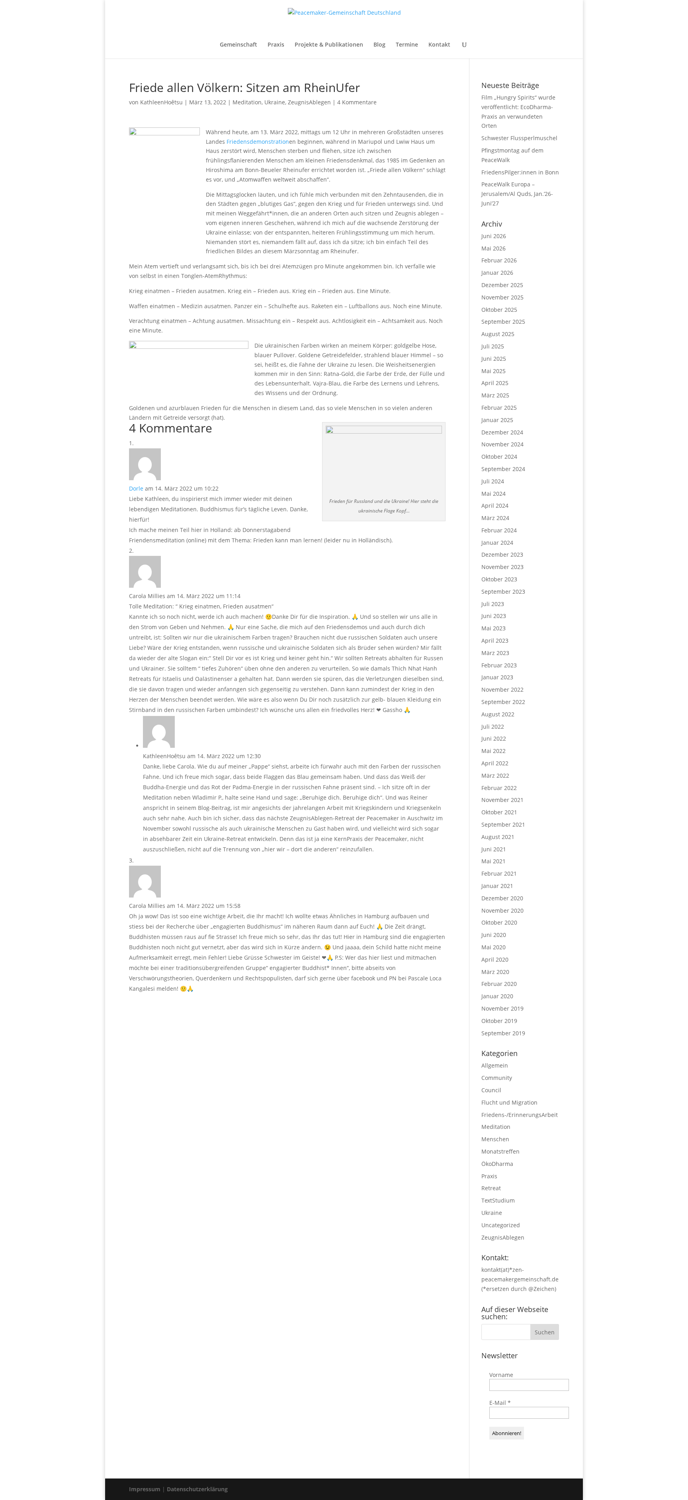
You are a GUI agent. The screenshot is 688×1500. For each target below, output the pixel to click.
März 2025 (495, 395)
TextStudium (498, 1200)
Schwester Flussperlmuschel (519, 138)
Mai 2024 (493, 493)
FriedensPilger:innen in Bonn (520, 172)
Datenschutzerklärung (197, 1489)
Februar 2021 (499, 873)
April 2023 (494, 640)
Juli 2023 (492, 604)
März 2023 (495, 653)
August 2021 (497, 837)
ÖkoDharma (497, 1164)
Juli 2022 (492, 726)
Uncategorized (500, 1225)
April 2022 (494, 763)
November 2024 (502, 444)
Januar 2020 (497, 996)
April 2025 (494, 383)
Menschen (495, 1139)
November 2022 (502, 689)
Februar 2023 (499, 665)
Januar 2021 (497, 886)
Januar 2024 (497, 542)
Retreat (491, 1188)
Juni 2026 (493, 236)
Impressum (145, 1489)
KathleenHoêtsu (161, 102)
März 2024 (495, 518)
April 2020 (494, 959)
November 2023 (502, 567)
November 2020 (502, 910)
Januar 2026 (497, 272)
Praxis (276, 45)
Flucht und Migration (509, 1102)
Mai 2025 (493, 371)
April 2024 (494, 505)
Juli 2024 (492, 481)
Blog (379, 45)
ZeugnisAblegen (309, 102)
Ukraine (274, 102)
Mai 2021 (493, 861)
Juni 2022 (493, 738)
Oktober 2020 (499, 922)
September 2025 (503, 321)
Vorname (501, 1375)
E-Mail (500, 1402)
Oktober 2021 (499, 812)
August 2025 (497, 334)
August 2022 (497, 714)
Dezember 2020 (502, 898)
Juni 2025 (493, 358)
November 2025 (502, 297)
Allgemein (494, 1065)
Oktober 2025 (499, 309)
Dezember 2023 (502, 554)
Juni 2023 (493, 616)
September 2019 (503, 1033)
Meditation (247, 102)
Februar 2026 (499, 260)
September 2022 (503, 702)
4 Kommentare (357, 102)
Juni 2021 (493, 849)
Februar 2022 (499, 788)
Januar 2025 (497, 420)
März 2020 (495, 972)
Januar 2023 (497, 677)
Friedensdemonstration (258, 141)
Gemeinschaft (238, 45)
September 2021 (503, 824)
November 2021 (502, 800)
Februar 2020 (499, 984)
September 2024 (503, 469)
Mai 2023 (493, 628)
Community (496, 1077)
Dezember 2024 (502, 432)
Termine (407, 45)
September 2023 (503, 591)
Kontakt (439, 45)
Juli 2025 (492, 346)
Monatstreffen (500, 1151)
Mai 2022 (493, 751)
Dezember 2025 (502, 285)
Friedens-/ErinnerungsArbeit (519, 1115)
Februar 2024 (499, 530)
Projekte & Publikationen (329, 45)
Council (491, 1090)
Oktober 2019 (499, 1021)
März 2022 (495, 775)
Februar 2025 (499, 407)
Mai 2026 (493, 248)
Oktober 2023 (499, 579)
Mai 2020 (493, 947)
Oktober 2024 (499, 456)
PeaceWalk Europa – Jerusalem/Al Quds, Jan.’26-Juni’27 (517, 193)
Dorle (136, 488)
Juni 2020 (493, 935)
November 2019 (502, 1008)
